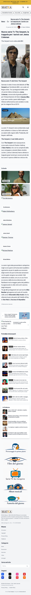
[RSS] (24, 577)
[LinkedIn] (2, 577)
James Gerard (6, 233)
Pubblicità (3, 539)
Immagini (3, 558)
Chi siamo (3, 530)
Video (2, 555)
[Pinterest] (17, 577)
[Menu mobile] (28, 7)
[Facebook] (2, 574)
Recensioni (4, 549)
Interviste (3, 552)
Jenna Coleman (6, 194)
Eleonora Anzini (23, 591)
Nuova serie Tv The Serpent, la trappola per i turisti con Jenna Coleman (20, 21)
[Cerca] (23, 7)
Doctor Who (25, 97)
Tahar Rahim (6, 181)
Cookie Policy (12, 587)
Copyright (3, 533)
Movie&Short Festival (7, 12)
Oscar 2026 (17, 12)
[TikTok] (10, 577)
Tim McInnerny (6, 207)
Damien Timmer (6, 246)
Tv (8, 21)
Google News (26, 12)
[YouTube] (24, 574)
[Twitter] (10, 574)
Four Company (11, 591)
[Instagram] (17, 574)
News (3, 21)
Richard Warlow (6, 259)
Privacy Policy (4, 536)
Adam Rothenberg (7, 220)
